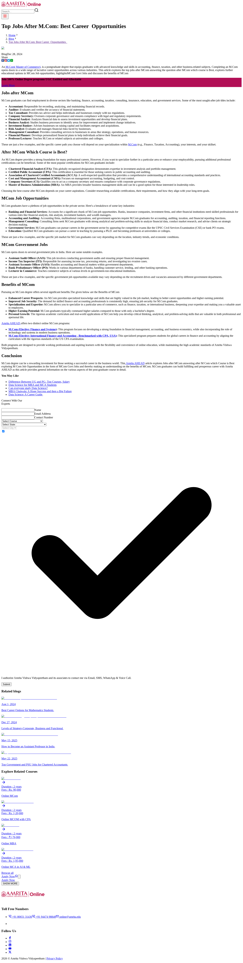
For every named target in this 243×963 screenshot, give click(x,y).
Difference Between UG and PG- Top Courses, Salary (39, 381)
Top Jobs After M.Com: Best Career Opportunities (38, 42)
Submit (6, 684)
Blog (11, 38)
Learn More (8, 85)
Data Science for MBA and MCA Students (33, 384)
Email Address (42, 413)
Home (12, 35)
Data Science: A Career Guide (26, 394)
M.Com (132, 144)
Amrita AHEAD (11, 323)
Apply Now (8, 876)
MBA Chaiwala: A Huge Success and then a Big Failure (40, 391)
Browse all (7, 872)
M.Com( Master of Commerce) (23, 66)
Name (37, 409)
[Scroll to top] (19, 876)
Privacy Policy (54, 958)
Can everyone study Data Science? (28, 388)
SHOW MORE (10, 883)
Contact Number (43, 417)
